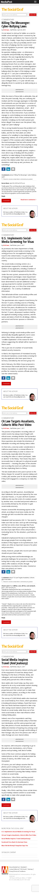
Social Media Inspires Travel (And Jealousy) (16, 839)
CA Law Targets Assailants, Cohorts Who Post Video (19, 835)
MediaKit (23, 867)
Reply (3, 196)
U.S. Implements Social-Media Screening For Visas (18, 832)
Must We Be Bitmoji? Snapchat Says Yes (15, 845)
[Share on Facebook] (4, 169)
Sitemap (30, 869)
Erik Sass (6, 30)
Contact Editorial (14, 869)
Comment (6, 200)
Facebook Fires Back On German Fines (14, 842)
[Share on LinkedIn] (8, 169)
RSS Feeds (23, 869)
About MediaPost (14, 867)
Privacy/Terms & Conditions (17, 871)
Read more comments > (28, 200)
